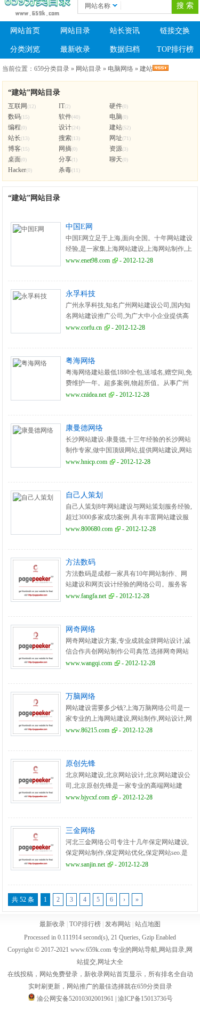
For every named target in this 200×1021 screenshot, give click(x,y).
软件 (65, 116)
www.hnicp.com (86, 461)
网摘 (65, 148)
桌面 (14, 159)
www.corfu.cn (84, 327)
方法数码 (80, 562)
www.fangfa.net (86, 596)
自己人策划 (84, 495)
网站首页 (25, 31)
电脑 (115, 116)
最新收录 (75, 49)
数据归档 (125, 49)
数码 (14, 116)
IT (62, 106)
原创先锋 (80, 763)
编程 (14, 127)
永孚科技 (80, 294)
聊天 (115, 159)
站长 (14, 138)
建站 (146, 68)
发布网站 (118, 924)
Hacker (17, 170)
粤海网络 (80, 361)
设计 (65, 127)
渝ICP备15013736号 (145, 998)
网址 (115, 138)
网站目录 (75, 31)
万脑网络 (80, 696)
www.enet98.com (88, 260)
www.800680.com (89, 529)
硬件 (115, 106)
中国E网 (79, 227)
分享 (65, 159)
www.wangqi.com (89, 663)
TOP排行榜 (175, 49)
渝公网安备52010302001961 (75, 998)
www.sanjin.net (85, 864)
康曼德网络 (84, 428)
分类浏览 (25, 49)
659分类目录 (51, 68)
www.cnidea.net (86, 394)
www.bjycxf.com (87, 797)
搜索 (65, 138)
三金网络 (80, 831)
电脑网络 (120, 68)
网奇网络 (80, 629)
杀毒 (65, 170)
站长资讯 (125, 31)
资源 (115, 148)
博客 (14, 148)
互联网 (17, 106)
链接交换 (175, 31)
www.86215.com (87, 730)
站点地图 (148, 924)
